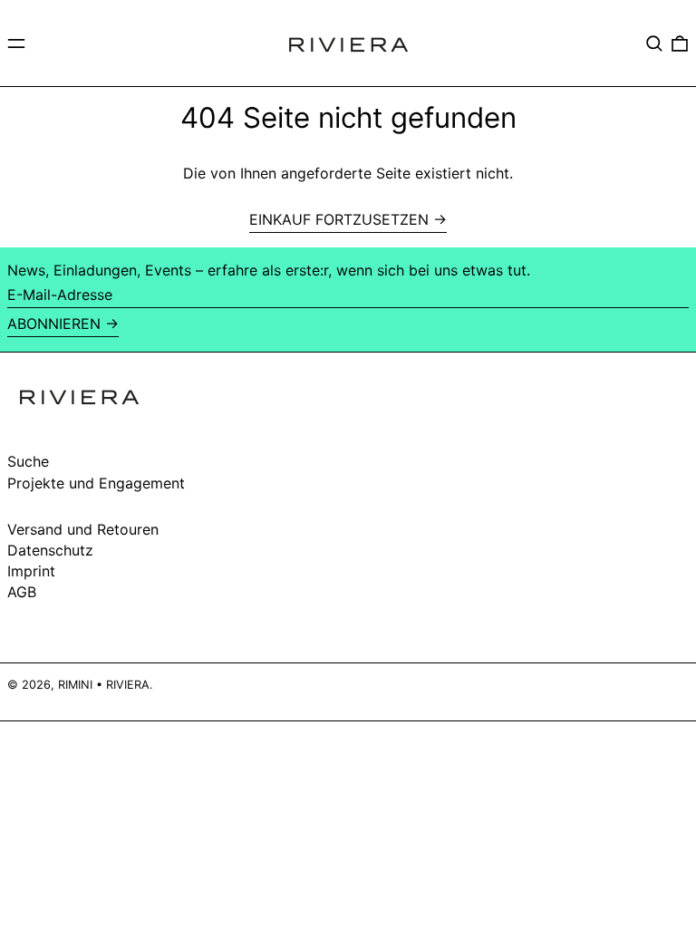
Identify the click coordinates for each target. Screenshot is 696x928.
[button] (654, 43)
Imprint (31, 571)
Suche (28, 461)
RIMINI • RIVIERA (104, 684)
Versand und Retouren (83, 529)
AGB (21, 592)
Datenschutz (50, 550)
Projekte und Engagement (96, 483)
